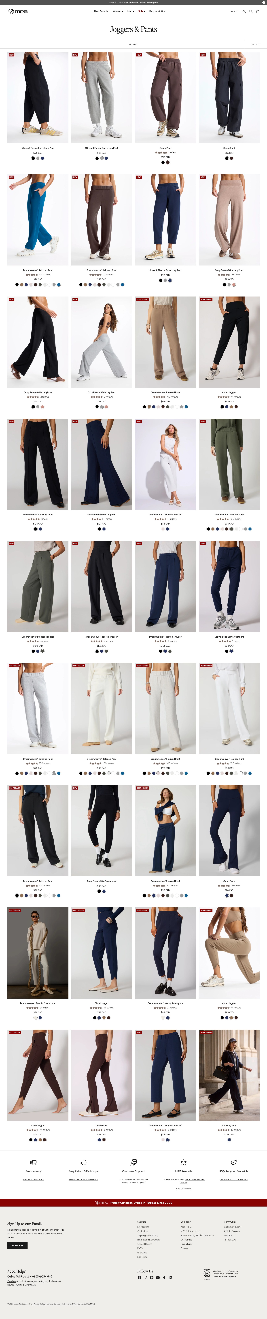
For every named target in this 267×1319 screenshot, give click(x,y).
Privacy (108, 705)
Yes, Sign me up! (103, 691)
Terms (102, 705)
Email (80, 674)
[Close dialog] (190, 627)
